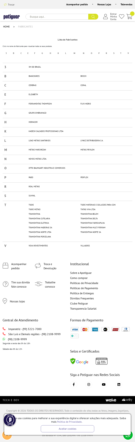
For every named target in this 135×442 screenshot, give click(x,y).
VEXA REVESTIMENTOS (38, 246)
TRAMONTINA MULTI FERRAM (93, 227)
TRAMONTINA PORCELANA (40, 237)
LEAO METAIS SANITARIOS (39, 140)
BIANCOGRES (34, 76)
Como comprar (79, 278)
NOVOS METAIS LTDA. (38, 159)
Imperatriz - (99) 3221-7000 (24, 329)
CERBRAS (32, 85)
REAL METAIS (34, 186)
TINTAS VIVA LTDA (88, 209)
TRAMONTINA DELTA (89, 218)
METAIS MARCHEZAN (37, 150)
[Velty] (127, 399)
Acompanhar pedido (77, 4)
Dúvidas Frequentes (82, 298)
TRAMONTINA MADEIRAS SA (40, 227)
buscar (93, 17)
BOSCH (83, 76)
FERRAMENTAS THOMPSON (40, 104)
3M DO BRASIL (35, 67)
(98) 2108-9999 (17, 339)
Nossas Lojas (104, 4)
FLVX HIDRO (86, 104)
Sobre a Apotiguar (81, 273)
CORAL (83, 85)
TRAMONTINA (34, 214)
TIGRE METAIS (34, 209)
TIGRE (31, 205)
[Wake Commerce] (111, 399)
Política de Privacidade (69, 421)
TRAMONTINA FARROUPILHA (93, 223)
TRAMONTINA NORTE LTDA (40, 232)
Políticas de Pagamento (84, 288)
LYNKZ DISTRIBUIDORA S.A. (92, 140)
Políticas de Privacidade (84, 283)
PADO (31, 177)
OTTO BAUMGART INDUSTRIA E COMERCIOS (47, 168)
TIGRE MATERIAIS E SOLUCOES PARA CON (98, 205)
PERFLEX (84, 177)
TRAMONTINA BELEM (89, 214)
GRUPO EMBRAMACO (37, 113)
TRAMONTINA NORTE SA (91, 232)
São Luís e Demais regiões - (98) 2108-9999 (34, 334)
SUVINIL (32, 196)
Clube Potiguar (79, 303)
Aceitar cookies (67, 428)
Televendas (126, 4)
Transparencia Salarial (83, 308)
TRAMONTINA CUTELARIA (39, 218)
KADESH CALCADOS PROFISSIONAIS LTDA (46, 131)
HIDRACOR (33, 122)
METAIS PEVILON (87, 150)
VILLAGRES (85, 246)
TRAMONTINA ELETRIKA (39, 223)
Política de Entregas (82, 293)
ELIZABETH (33, 94)
